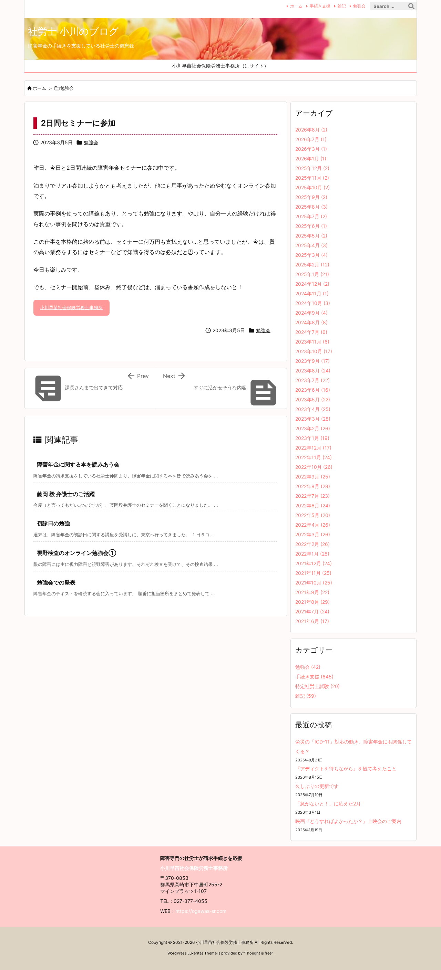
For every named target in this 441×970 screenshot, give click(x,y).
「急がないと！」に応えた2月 (328, 803)
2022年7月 (312, 496)
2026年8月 (311, 130)
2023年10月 (313, 351)
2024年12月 (312, 284)
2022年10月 (313, 467)
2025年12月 (312, 168)
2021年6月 (312, 621)
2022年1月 (312, 554)
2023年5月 (312, 399)
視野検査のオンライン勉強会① (76, 552)
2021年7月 (312, 611)
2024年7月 (311, 332)
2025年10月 (312, 187)
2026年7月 (311, 139)
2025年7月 (311, 216)
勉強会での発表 (56, 582)
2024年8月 (311, 322)
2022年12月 (313, 448)
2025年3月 (311, 255)
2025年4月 (311, 245)
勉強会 (359, 6)
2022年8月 (312, 486)
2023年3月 (312, 419)
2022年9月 (312, 476)
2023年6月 (312, 390)
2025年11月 (312, 178)
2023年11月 (312, 342)
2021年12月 (313, 563)
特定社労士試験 (317, 686)
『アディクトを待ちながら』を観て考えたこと (346, 768)
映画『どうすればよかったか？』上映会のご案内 (348, 821)
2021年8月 (312, 602)
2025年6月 (311, 226)
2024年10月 (312, 303)
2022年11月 (313, 457)
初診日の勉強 (53, 523)
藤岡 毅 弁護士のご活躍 (66, 494)
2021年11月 (313, 573)
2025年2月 (312, 264)
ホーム (296, 6)
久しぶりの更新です (317, 786)
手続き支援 (320, 6)
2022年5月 (312, 515)
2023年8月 (312, 370)
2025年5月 (311, 236)
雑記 (342, 6)
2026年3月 (311, 149)
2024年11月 (312, 293)
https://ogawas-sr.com (200, 911)
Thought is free (258, 953)
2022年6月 (312, 505)
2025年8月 (311, 207)
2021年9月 (312, 592)
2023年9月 (312, 361)
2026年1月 (310, 158)
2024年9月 (311, 313)
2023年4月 (312, 409)
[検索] (411, 6)
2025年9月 (311, 197)
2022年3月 (312, 534)
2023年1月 (312, 438)
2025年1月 (312, 274)
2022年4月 (312, 525)
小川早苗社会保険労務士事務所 (71, 307)
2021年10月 (313, 583)
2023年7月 (312, 380)
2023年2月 (312, 428)
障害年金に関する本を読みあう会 (78, 464)
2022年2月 (312, 544)
